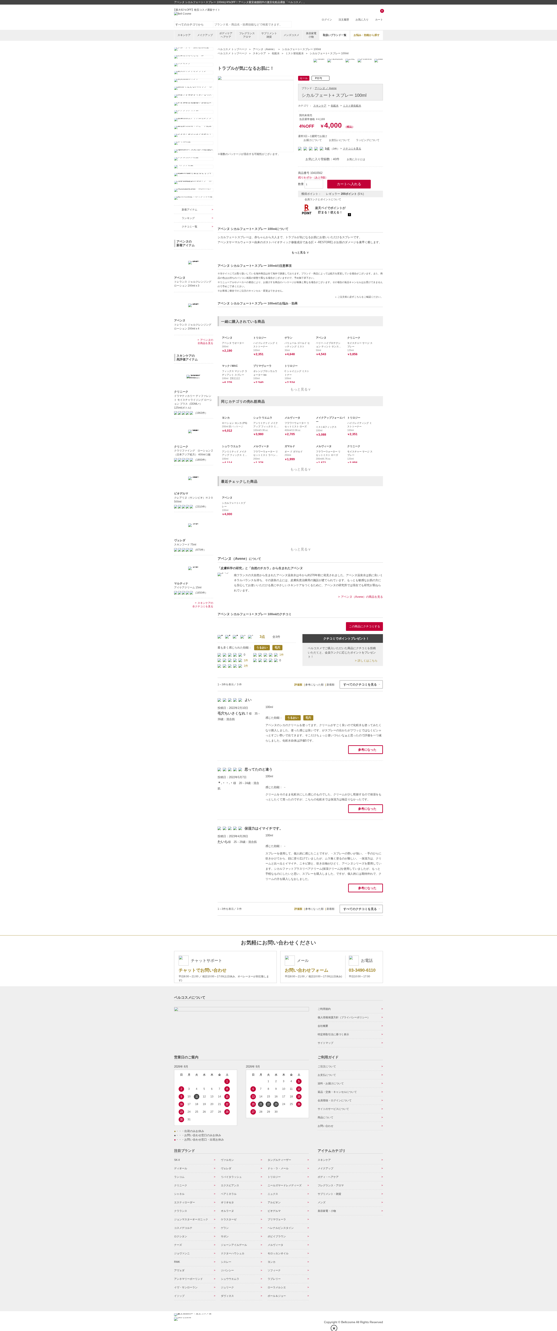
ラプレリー (274, 1278)
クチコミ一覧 (189, 226)
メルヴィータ (275, 1244)
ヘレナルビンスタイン (281, 1227)
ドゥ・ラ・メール (278, 1168)
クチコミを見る (352, 148)
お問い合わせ (325, 1125)
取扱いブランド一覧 (334, 35)
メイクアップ (205, 35)
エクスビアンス (230, 1185)
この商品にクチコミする (364, 626)
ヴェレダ (226, 1168)
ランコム (179, 1176)
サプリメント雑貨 (269, 35)
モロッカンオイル (278, 1253)
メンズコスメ (291, 35)
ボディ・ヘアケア (328, 1176)
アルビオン (274, 1202)
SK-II (177, 1159)
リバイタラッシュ (231, 1176)
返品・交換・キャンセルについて (337, 1091)
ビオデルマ (274, 1210)
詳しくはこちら (367, 660)
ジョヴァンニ (182, 1253)
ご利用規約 (324, 1008)
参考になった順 (314, 684)
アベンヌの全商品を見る (205, 341)
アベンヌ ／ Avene (326, 88)
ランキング (188, 218)
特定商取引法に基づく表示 (333, 1034)
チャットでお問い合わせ (202, 970)
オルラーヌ (227, 1210)
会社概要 (323, 1025)
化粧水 (335, 105)
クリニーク (180, 1185)
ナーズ (178, 1244)
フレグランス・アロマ (331, 1185)
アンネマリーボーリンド (188, 1278)
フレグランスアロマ (247, 35)
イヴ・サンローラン (186, 1287)
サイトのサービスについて (333, 1108)
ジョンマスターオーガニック (191, 1219)
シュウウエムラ (230, 1278)
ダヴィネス (227, 1295)
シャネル (179, 1193)
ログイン (327, 19)
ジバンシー (227, 1270)
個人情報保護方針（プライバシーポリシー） (344, 1017)
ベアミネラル (229, 1193)
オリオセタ (227, 1202)
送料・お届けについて (331, 1083)
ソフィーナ (274, 1270)
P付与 (318, 78)
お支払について (327, 1074)
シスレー (226, 1261)
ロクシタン (180, 1236)
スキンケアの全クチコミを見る (202, 604)
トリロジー (274, 1176)
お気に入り (362, 19)
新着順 (330, 684)
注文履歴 (344, 19)
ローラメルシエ (277, 1287)
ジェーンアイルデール (234, 1244)
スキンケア (184, 35)
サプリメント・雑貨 (329, 1193)
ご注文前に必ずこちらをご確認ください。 (360, 296)
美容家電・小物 (327, 1210)
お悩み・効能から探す (367, 35)
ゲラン (225, 1227)
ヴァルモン (227, 1159)
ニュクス (273, 1193)
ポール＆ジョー (277, 1295)
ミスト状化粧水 (352, 105)
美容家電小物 (311, 35)
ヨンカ (271, 1261)
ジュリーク (227, 1287)
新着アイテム (189, 209)
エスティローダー (184, 1202)
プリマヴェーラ (277, 1219)
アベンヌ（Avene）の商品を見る (362, 596)
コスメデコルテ (183, 1227)
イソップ (179, 1295)
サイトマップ (325, 1042)
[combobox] (252, 24)
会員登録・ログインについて (335, 1100)
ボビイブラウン (277, 1236)
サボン (225, 1236)
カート (379, 15)
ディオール (180, 1168)
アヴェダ (179, 1270)
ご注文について (327, 1066)
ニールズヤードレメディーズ (285, 1185)
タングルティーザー (279, 1159)
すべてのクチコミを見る (360, 684)
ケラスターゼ (229, 1219)
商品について (325, 1117)
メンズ (321, 1202)
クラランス (180, 1210)
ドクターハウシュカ (232, 1253)
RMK (177, 1261)
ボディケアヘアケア (225, 35)
